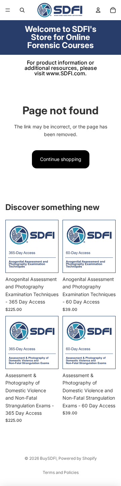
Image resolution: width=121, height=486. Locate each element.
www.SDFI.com (65, 73)
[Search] (22, 10)
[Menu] (7, 10)
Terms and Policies (61, 472)
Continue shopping (60, 159)
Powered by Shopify (77, 458)
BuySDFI (48, 458)
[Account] (98, 10)
